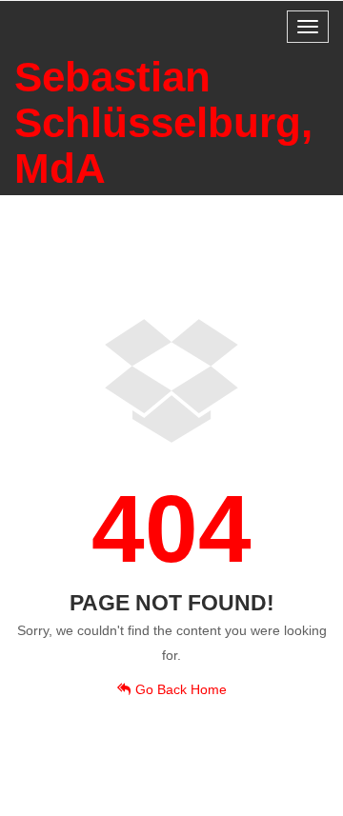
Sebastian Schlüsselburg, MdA (163, 122)
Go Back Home (181, 689)
